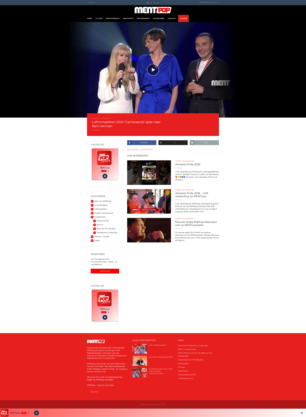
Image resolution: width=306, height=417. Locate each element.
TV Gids (98, 18)
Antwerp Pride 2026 (187, 164)
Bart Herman (132, 149)
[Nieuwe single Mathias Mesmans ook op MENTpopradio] (149, 230)
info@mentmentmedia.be (209, 2)
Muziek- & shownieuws (101, 118)
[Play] (105, 176)
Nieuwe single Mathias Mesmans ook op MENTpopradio (196, 223)
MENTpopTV (128, 18)
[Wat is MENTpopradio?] (139, 349)
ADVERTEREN (158, 18)
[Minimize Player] (302, 413)
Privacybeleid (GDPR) (187, 375)
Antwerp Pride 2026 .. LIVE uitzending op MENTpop (191, 195)
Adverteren (105, 271)
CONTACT (172, 18)
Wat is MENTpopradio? (158, 345)
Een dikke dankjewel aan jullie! (161, 357)
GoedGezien (183, 371)
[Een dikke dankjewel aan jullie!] (139, 361)
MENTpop (178, 168)
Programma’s (143, 18)
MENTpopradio (113, 18)
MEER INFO (94, 392)
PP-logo (181, 367)
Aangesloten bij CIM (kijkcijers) (190, 360)
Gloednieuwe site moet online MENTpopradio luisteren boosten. (161, 371)
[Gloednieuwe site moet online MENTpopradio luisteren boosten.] (139, 372)
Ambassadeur (183, 364)
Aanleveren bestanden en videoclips (193, 345)
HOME (89, 18)
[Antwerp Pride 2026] (149, 172)
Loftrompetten (146, 149)
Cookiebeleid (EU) (185, 378)
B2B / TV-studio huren (187, 349)
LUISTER (183, 18)
